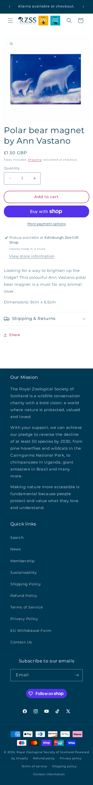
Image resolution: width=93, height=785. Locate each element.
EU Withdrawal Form (30, 630)
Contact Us (21, 642)
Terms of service (34, 766)
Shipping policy (64, 766)
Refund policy (44, 758)
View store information (32, 256)
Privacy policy (71, 758)
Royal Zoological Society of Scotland (45, 752)
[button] (10, 20)
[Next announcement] (83, 6)
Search (17, 537)
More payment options (46, 224)
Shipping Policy (25, 584)
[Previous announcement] (9, 6)
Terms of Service (26, 607)
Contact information (49, 774)
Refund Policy (23, 595)
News (15, 549)
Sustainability (23, 572)
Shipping (35, 159)
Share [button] (14, 335)
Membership (22, 561)
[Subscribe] (76, 675)
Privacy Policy (24, 618)
